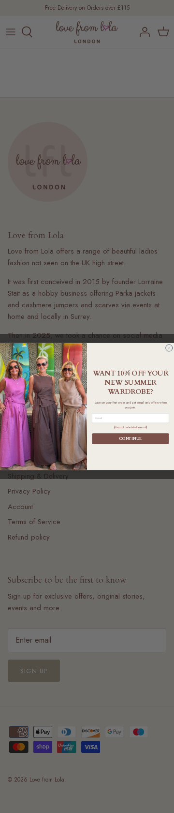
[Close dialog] (169, 348)
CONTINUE (130, 438)
